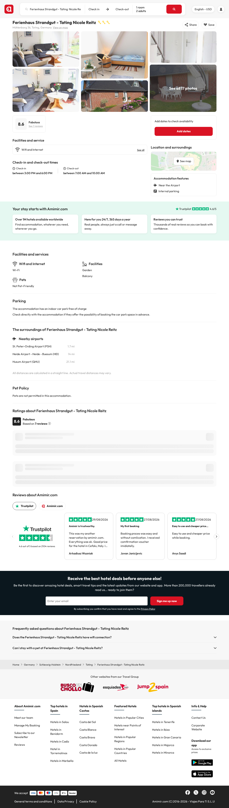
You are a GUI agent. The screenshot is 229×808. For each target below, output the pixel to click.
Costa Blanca (87, 729)
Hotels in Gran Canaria (166, 737)
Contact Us (198, 717)
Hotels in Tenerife (163, 722)
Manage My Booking (27, 725)
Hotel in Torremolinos (58, 751)
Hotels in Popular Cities (129, 717)
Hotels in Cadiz (59, 741)
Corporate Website (198, 727)
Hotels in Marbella (61, 761)
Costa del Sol (87, 722)
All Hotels (120, 760)
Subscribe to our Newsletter (24, 735)
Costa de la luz (88, 752)
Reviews (19, 744)
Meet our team (23, 717)
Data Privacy (65, 801)
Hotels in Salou (59, 722)
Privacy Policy (148, 608)
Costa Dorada (88, 745)
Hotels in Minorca (163, 752)
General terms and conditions (33, 801)
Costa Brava (87, 737)
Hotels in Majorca (163, 745)
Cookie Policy (88, 801)
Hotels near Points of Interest (127, 727)
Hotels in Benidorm (56, 732)
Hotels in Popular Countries (125, 751)
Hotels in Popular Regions (125, 739)
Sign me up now (167, 601)
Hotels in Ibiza (161, 729)
